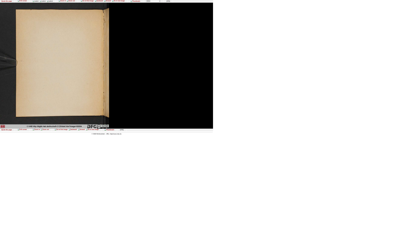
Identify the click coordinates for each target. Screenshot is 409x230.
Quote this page (6, 1)
